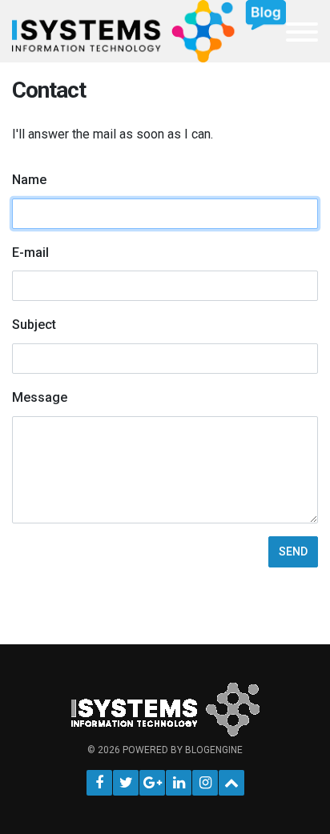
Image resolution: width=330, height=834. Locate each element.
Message (39, 397)
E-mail (30, 252)
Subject (34, 324)
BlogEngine (214, 750)
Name (29, 179)
